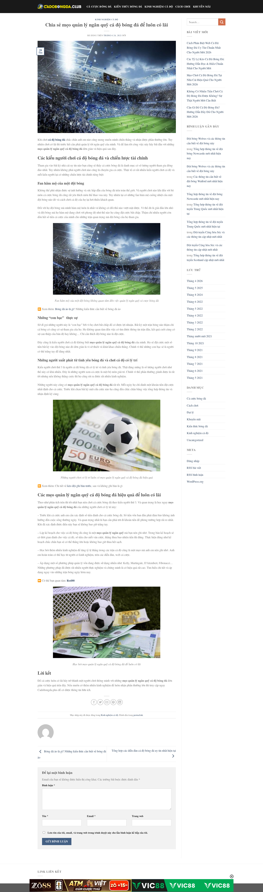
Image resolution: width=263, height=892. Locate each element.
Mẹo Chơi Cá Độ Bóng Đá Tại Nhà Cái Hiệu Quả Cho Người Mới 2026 (204, 79)
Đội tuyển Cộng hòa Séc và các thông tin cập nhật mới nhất (206, 234)
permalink (138, 715)
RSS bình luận (195, 475)
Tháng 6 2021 (195, 371)
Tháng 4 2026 (195, 281)
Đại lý (190, 412)
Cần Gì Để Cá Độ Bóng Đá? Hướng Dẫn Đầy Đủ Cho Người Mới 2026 (205, 111)
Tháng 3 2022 (195, 322)
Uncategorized (195, 440)
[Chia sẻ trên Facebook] (94, 702)
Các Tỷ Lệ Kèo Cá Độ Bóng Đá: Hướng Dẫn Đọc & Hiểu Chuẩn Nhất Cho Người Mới (205, 63)
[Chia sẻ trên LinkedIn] (120, 702)
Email (91, 816)
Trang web (137, 816)
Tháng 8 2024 (195, 294)
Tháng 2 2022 (195, 329)
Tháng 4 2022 (195, 315)
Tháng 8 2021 (195, 357)
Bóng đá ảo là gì (64, 309)
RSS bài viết (194, 468)
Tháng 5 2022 (195, 308)
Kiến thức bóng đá (128, 6)
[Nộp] (221, 21)
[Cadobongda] (59, 6)
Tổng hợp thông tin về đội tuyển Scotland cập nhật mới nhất (205, 257)
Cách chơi (183, 6)
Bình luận (48, 785)
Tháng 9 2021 (195, 350)
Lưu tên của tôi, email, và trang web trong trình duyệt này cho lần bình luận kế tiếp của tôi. (98, 833)
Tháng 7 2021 (195, 364)
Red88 (71, 580)
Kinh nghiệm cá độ (159, 6)
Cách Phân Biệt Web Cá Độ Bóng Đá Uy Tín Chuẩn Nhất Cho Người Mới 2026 (204, 47)
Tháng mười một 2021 (199, 336)
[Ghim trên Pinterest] (113, 702)
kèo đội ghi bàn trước (79, 486)
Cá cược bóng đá (99, 6)
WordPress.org (195, 481)
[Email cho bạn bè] (107, 702)
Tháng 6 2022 (195, 301)
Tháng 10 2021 (195, 343)
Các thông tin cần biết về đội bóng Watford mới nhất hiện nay (205, 181)
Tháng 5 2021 (195, 377)
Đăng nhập (193, 461)
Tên (45, 816)
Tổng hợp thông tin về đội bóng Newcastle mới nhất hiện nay (205, 153)
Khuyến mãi (202, 6)
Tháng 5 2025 (195, 288)
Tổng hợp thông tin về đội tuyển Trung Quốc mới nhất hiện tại (205, 208)
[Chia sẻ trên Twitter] (100, 702)
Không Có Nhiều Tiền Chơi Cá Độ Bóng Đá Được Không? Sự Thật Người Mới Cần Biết (205, 95)
